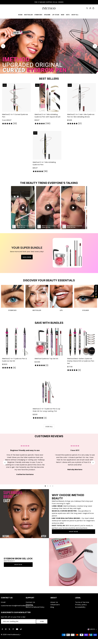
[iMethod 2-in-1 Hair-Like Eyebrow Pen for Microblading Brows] (81, 97)
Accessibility (80, 607)
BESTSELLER (37, 310)
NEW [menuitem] (62, 15)
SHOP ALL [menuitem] (74, 15)
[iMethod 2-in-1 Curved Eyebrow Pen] (16, 97)
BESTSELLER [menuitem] (28, 15)
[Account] (90, 8)
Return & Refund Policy (35, 607)
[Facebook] (2, 629)
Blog (52, 607)
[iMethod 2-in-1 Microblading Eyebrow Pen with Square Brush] (49, 97)
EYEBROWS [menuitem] (38, 15)
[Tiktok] (20, 629)
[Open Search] (87, 8)
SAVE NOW (27, 257)
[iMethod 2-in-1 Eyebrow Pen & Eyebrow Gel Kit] (16, 341)
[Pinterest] (13, 629)
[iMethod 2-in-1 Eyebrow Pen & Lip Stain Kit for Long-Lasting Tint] (47, 391)
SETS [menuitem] (68, 15)
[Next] (95, 46)
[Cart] (93, 8)
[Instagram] (5, 629)
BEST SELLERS (49, 78)
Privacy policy (81, 605)
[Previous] (3, 46)
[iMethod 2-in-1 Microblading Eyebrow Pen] (47, 145)
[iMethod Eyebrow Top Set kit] (49, 341)
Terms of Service (82, 602)
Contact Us (30, 602)
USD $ (92, 629)
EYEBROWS (12, 310)
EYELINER (85, 310)
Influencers (55, 605)
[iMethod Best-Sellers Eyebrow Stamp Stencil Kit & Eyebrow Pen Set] (81, 341)
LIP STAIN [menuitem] (55, 15)
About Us (54, 602)
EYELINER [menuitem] (47, 15)
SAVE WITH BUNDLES (49, 322)
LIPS (61, 310)
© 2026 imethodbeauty (10, 634)
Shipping (29, 605)
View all (49, 427)
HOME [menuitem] (20, 15)
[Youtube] (17, 629)
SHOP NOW (73, 531)
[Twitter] (9, 629)
